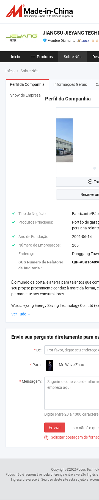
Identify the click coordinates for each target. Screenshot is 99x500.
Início (15, 56)
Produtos (45, 56)
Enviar (55, 427)
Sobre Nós (72, 56)
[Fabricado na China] (40, 10)
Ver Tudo (19, 314)
